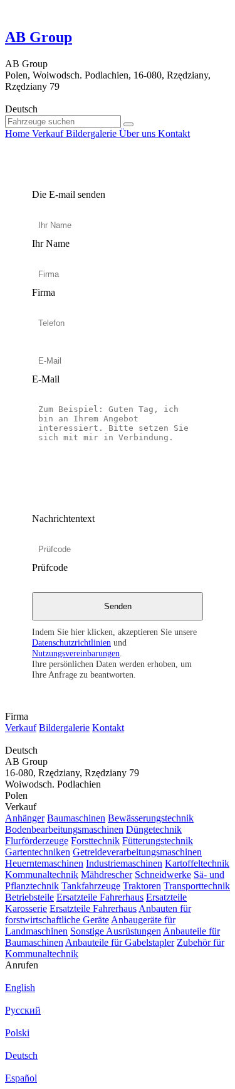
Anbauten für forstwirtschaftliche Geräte (98, 914)
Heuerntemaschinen (44, 863)
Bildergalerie (64, 727)
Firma (43, 292)
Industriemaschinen (124, 863)
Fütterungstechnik (157, 840)
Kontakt (108, 727)
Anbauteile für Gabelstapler (119, 942)
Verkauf (20, 727)
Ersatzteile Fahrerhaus (100, 897)
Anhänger (24, 818)
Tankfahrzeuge (90, 885)
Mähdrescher (106, 874)
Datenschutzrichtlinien (71, 642)
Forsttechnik (95, 840)
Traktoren (142, 885)
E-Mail (46, 379)
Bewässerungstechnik (151, 818)
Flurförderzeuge (36, 840)
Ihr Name (51, 243)
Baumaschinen (76, 818)
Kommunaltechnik (41, 874)
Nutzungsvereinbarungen (76, 653)
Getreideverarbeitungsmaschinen (137, 852)
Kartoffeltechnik (197, 863)
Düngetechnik (154, 829)
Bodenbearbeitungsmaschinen (64, 829)
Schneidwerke (163, 874)
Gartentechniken (37, 852)
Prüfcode (50, 567)
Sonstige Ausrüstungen (115, 931)
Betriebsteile (29, 897)
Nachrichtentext (63, 518)
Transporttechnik (197, 885)
